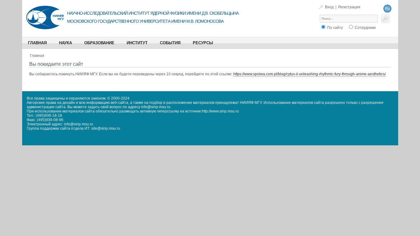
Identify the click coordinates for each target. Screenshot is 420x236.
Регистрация (349, 7)
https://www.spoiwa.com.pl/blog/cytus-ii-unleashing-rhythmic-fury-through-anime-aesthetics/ (309, 74)
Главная (37, 55)
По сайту (334, 28)
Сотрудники (365, 28)
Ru (387, 8)
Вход (329, 7)
